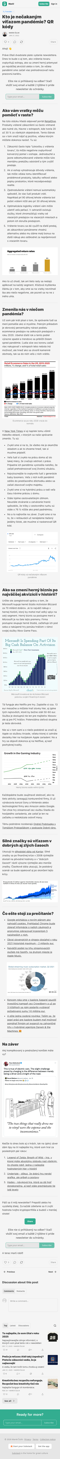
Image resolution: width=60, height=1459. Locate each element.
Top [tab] (5, 1325)
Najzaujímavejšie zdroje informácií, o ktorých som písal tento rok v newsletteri (21, 1341)
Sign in (54, 4)
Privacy (27, 1439)
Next (50, 1272)
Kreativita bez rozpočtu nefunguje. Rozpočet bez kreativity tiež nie (22, 1382)
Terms (35, 1439)
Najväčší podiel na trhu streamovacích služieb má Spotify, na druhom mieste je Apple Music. (29, 952)
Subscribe (43, 4)
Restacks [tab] (21, 1291)
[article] (30, 1341)
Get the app (43, 1446)
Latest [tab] (13, 1325)
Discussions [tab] (23, 1325)
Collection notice (48, 1439)
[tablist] (14, 1291)
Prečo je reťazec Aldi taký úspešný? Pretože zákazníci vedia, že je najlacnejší (23, 1360)
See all (7, 1400)
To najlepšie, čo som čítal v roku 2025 (20, 1335)
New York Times (14, 431)
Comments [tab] (9, 1291)
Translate (8, 11)
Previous (11, 1272)
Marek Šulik (14, 33)
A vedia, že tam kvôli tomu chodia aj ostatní (23, 1366)
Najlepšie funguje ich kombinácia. (18, 1387)
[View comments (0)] (15, 42)
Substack (16, 1453)
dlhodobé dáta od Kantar (29, 851)
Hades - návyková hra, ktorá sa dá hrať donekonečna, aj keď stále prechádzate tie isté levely (31, 1186)
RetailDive (50, 121)
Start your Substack (22, 1446)
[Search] (55, 1325)
